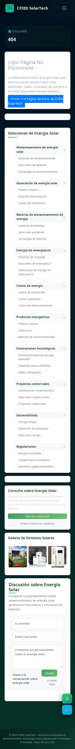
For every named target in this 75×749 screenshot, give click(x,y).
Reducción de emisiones (33, 428)
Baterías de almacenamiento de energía (39, 217)
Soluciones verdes (29, 435)
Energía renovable (29, 453)
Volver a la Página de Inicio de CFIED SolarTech (35, 101)
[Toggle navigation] (64, 8)
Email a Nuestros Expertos (37, 523)
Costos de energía (29, 286)
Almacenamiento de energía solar (37, 149)
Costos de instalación (31, 203)
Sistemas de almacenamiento (36, 158)
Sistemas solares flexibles (34, 365)
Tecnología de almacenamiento (38, 171)
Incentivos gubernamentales (36, 466)
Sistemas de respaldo (31, 257)
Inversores (25, 330)
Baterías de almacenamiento (36, 337)
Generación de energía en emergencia (34, 272)
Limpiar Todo (52, 682)
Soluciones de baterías (32, 165)
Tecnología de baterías (32, 239)
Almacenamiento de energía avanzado (36, 357)
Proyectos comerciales (32, 384)
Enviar (49, 673)
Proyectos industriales (32, 404)
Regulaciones (26, 446)
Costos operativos (29, 299)
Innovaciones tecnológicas (35, 348)
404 (24, 31)
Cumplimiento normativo (34, 460)
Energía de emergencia (33, 250)
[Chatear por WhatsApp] (67, 699)
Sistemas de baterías (31, 225)
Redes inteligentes (29, 372)
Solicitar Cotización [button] (37, 516)
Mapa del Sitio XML (44, 742)
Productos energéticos (33, 317)
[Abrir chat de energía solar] (67, 710)
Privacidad (26, 742)
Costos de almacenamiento (35, 305)
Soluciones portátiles (31, 232)
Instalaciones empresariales (36, 390)
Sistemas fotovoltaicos (32, 196)
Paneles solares (28, 190)
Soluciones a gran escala (33, 397)
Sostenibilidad (27, 415)
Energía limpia (27, 422)
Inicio (16, 31)
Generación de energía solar (37, 183)
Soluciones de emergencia (34, 263)
